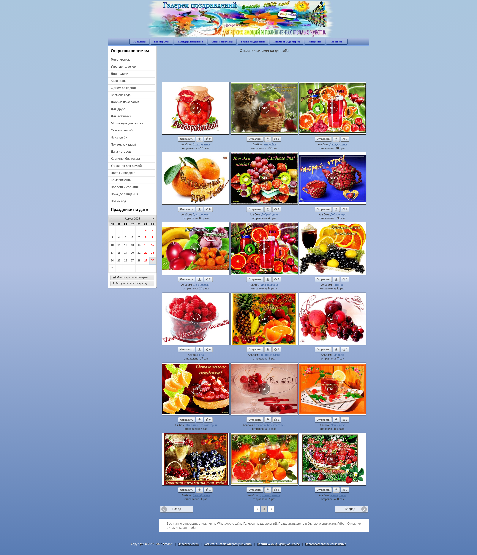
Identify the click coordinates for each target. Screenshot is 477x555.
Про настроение (270, 495)
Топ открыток (120, 60)
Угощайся (270, 144)
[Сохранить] (199, 139)
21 (139, 252)
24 (112, 260)
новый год (118, 201)
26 (125, 260)
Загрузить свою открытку (130, 283)
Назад (176, 509)
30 (152, 260)
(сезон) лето (338, 495)
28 (139, 260)
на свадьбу (119, 137)
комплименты (121, 180)
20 (132, 252)
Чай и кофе (338, 425)
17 (112, 252)
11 (118, 245)
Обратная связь (188, 544)
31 (112, 268)
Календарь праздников (190, 41)
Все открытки (161, 41)
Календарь (118, 81)
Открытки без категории (201, 425)
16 (152, 245)
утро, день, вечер (123, 67)
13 (132, 245)
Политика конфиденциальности (278, 544)
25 (118, 260)
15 (145, 245)
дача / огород (121, 152)
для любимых (121, 116)
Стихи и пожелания (222, 41)
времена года (121, 95)
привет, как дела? (123, 144)
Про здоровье (201, 144)
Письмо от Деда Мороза (287, 41)
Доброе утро (338, 214)
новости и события (125, 187)
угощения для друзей (126, 166)
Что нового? (337, 41)
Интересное (315, 41)
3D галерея (139, 41)
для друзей (119, 109)
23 (152, 252)
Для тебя (338, 355)
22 (145, 252)
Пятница (338, 284)
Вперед (350, 509)
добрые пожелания (125, 102)
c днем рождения (124, 88)
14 (139, 245)
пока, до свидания (124, 194)
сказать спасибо (123, 130)
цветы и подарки (123, 173)
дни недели (119, 74)
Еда (201, 355)
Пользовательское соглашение (325, 544)
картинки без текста (125, 159)
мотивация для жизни (127, 123)
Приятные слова (269, 355)
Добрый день (270, 214)
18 (118, 252)
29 (145, 260)
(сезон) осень (201, 495)
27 (132, 260)
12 (125, 245)
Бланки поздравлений (253, 41)
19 (125, 252)
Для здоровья (338, 144)
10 (112, 245)
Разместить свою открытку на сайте (228, 544)
